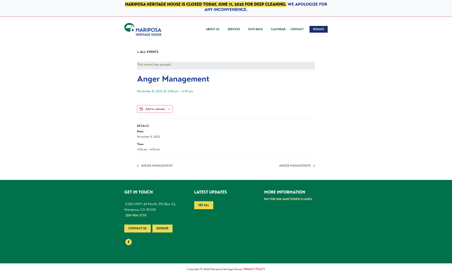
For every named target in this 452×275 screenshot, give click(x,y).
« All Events (148, 52)
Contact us (137, 228)
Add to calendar (155, 109)
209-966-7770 (136, 215)
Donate (162, 228)
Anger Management (156, 166)
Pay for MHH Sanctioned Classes (288, 199)
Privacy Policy (254, 269)
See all (203, 205)
